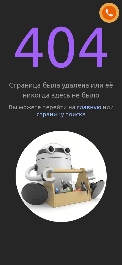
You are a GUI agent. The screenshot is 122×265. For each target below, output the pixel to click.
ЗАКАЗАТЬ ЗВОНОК (111, 13)
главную (89, 106)
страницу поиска (61, 114)
